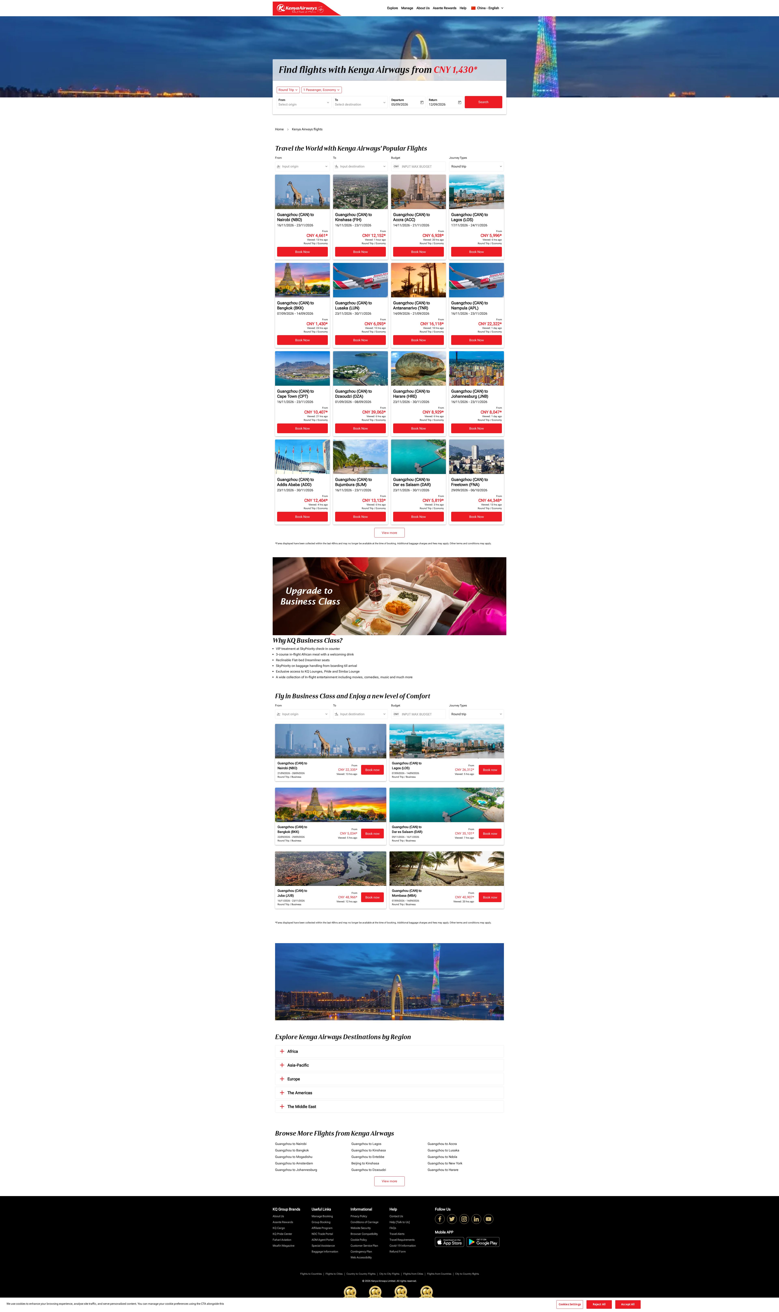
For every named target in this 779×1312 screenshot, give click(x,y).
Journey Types (458, 157)
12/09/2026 (437, 104)
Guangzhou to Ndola (442, 1157)
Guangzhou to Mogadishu (293, 1157)
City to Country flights (467, 1273)
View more (389, 1181)
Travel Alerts (397, 1233)
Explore (392, 8)
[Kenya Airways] (440, 1219)
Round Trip (286, 90)
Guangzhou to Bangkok (292, 1150)
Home (279, 129)
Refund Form (398, 1251)
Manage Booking (322, 1216)
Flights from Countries (439, 1273)
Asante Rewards (444, 8)
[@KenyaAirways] (452, 1219)
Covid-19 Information (403, 1245)
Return (433, 100)
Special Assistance (323, 1245)
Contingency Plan (361, 1251)
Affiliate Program (322, 1228)
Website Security (361, 1228)
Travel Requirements (402, 1239)
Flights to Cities (334, 1273)
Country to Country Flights (361, 1273)
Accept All (628, 1304)
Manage (407, 8)
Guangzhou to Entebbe (367, 1157)
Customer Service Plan (364, 1245)
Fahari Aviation (282, 1239)
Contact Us (396, 1216)
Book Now (302, 252)
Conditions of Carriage (364, 1222)
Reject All (599, 1304)
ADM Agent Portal (323, 1239)
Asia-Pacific (298, 1065)
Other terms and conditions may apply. (470, 543)
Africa (292, 1051)
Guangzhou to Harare (443, 1170)
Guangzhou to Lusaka (443, 1150)
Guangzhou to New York (445, 1163)
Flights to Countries (311, 1273)
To (336, 100)
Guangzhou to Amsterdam (294, 1163)
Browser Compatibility (364, 1233)
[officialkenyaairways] (464, 1219)
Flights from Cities (413, 1273)
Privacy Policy (359, 1216)
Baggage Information (325, 1251)
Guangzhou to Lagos (366, 1144)
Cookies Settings (570, 1304)
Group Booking (321, 1222)
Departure (397, 100)
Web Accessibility (361, 1257)
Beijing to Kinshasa (365, 1163)
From (282, 100)
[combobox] (302, 104)
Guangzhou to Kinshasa (368, 1150)
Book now (372, 770)
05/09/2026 (399, 104)
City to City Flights (389, 1273)
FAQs (393, 1228)
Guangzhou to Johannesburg (296, 1170)
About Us (423, 8)
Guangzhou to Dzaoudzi (368, 1170)
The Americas (299, 1092)
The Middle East (301, 1106)
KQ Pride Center (282, 1233)
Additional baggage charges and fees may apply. (423, 543)
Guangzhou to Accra (442, 1144)
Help (463, 8)
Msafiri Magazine (283, 1245)
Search (483, 102)
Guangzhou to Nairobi (291, 1144)
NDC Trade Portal (322, 1233)
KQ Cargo (279, 1228)
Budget (395, 157)
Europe (293, 1079)
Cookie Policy (359, 1239)
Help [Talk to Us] (400, 1222)
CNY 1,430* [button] (455, 70)
